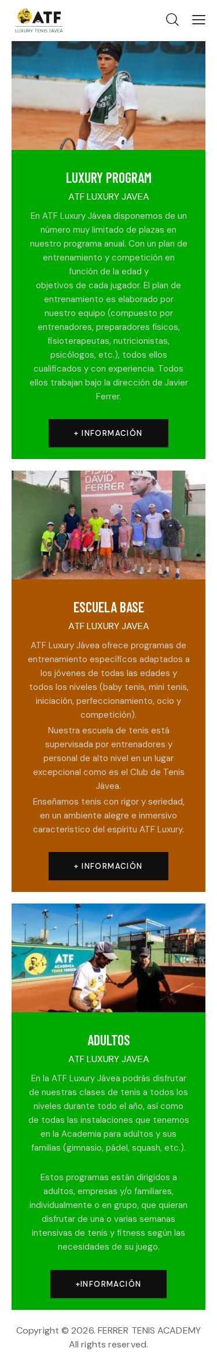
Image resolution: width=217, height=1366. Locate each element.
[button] (198, 20)
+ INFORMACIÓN (108, 433)
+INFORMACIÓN (109, 1284)
